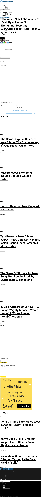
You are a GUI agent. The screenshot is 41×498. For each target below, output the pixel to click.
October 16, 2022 (3, 450)
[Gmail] (6, 42)
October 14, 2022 (3, 467)
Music (4, 5)
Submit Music (5, 477)
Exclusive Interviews (8, 14)
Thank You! (3, 376)
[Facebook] (1, 42)
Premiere (6, 13)
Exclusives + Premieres (7, 42)
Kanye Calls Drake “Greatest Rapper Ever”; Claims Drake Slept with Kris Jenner (17, 442)
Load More (2, 325)
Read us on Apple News (7, 494)
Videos (4, 34)
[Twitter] (8, 42)
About (4, 474)
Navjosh (7, 40)
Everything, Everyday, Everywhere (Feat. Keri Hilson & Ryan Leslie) (19, 112)
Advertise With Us (6, 491)
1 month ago (2, 251)
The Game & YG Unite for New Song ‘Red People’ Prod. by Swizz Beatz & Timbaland (19, 276)
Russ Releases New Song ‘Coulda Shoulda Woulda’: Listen (16, 176)
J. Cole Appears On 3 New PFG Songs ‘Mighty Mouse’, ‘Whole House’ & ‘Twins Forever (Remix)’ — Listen (19, 311)
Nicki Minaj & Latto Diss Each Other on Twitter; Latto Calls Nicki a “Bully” (18, 459)
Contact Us (4, 476)
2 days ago (2, 150)
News (1, 416)
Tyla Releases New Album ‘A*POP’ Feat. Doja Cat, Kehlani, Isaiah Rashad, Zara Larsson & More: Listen (20, 241)
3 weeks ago (2, 214)
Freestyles (6, 7)
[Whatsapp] (4, 42)
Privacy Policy (5, 475)
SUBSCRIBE (3, 362)
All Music (6, 6)
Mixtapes (6, 8)
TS (34, 112)
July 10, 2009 (2, 41)
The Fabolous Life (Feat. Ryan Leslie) (20, 110)
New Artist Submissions (7, 492)
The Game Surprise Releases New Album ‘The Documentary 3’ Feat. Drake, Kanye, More (19, 142)
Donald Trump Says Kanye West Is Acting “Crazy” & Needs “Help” (20, 425)
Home (4, 4)
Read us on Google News (7, 493)
